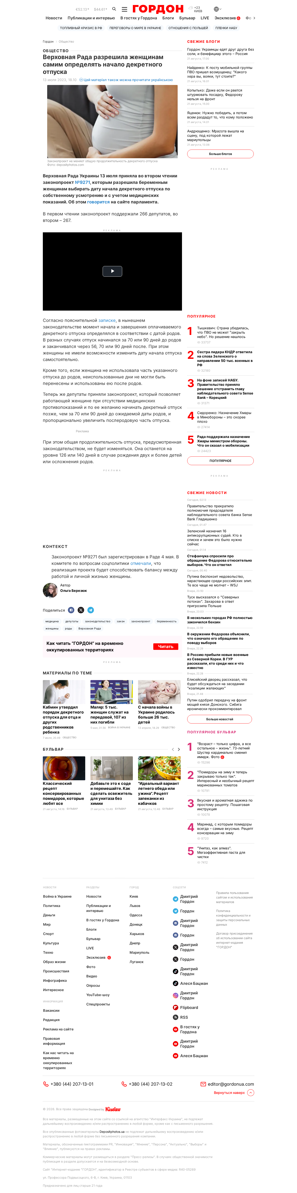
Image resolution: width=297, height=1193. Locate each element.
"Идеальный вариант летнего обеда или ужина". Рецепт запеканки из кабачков (158, 793)
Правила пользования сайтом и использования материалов (234, 897)
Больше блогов (220, 154)
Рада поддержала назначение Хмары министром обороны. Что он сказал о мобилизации (223, 441)
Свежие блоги (203, 41)
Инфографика (55, 980)
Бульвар (187, 18)
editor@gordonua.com (231, 1084)
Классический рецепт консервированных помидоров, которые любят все (63, 793)
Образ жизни (54, 962)
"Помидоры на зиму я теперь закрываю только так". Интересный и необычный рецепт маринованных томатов (225, 778)
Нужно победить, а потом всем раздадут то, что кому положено (220, 115)
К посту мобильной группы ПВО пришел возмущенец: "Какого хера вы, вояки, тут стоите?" (219, 71)
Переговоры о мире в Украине (135, 28)
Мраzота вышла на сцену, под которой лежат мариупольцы (215, 135)
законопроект (140, 621)
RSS (184, 1017)
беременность (167, 621)
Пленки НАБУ (226, 28)
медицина (52, 621)
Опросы (93, 985)
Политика (51, 905)
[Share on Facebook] (71, 610)
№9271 (82, 182)
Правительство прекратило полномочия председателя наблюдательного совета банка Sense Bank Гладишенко (219, 512)
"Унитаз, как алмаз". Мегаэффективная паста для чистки (221, 852)
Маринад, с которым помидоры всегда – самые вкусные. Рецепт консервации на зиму (225, 828)
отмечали (140, 563)
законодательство (97, 621)
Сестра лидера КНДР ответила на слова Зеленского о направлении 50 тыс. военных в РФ (225, 358)
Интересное (53, 990)
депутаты (71, 621)
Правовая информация (54, 1041)
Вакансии (51, 1010)
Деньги (49, 915)
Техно (48, 952)
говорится (98, 202)
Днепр (135, 943)
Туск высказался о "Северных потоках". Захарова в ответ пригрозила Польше (213, 601)
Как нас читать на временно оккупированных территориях (58, 1060)
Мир (47, 924)
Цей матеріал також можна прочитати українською (128, 80)
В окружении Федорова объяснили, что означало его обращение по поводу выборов (218, 638)
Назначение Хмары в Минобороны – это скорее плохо (224, 417)
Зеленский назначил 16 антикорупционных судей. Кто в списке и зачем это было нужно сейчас (214, 537)
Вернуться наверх (229, 1092)
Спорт (48, 934)
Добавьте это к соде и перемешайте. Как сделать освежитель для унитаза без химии (111, 793)
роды (68, 628)
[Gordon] (158, 9)
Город (134, 887)
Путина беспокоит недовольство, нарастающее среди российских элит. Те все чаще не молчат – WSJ (219, 580)
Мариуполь (139, 952)
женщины (51, 628)
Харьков (137, 934)
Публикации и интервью (91, 18)
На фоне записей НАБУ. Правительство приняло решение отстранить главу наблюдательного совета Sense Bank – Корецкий (225, 389)
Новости (54, 18)
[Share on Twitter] (81, 610)
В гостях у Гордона (138, 18)
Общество (66, 41)
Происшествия (56, 971)
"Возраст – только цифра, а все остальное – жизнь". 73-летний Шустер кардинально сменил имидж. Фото (224, 750)
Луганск (136, 962)
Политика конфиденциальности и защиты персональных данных (233, 917)
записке (107, 320)
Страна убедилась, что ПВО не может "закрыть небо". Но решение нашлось (223, 332)
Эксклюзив (226, 18)
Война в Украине (119, 727)
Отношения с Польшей (188, 28)
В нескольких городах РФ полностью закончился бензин (219, 620)
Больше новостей (219, 719)
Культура (51, 943)
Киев (134, 896)
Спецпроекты (98, 1004)
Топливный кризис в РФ (81, 28)
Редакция (51, 1020)
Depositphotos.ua (112, 1131)
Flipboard (189, 1007)
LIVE (205, 18)
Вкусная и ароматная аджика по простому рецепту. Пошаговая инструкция (225, 804)
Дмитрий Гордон (189, 899)
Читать (166, 646)
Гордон (48, 41)
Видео (91, 976)
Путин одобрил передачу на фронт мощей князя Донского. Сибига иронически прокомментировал (217, 704)
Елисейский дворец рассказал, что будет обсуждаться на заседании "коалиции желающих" (217, 683)
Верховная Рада (89, 628)
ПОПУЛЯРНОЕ (201, 316)
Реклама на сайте (58, 1029)
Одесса (136, 915)
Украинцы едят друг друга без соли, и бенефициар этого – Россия (220, 51)
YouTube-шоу (98, 995)
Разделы (92, 887)
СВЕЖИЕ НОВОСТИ (207, 493)
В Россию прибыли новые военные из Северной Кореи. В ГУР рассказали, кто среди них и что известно (218, 661)
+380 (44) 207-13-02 (150, 1084)
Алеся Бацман (194, 983)
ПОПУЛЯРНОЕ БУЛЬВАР (211, 732)
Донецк (136, 924)
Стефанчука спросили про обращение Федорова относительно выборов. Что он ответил (219, 560)
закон (121, 621)
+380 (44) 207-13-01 (71, 1084)
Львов (135, 905)
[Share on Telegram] (90, 610)
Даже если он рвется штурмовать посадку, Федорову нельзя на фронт (214, 94)
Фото (90, 967)
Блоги (168, 18)
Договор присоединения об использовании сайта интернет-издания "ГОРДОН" (234, 940)
